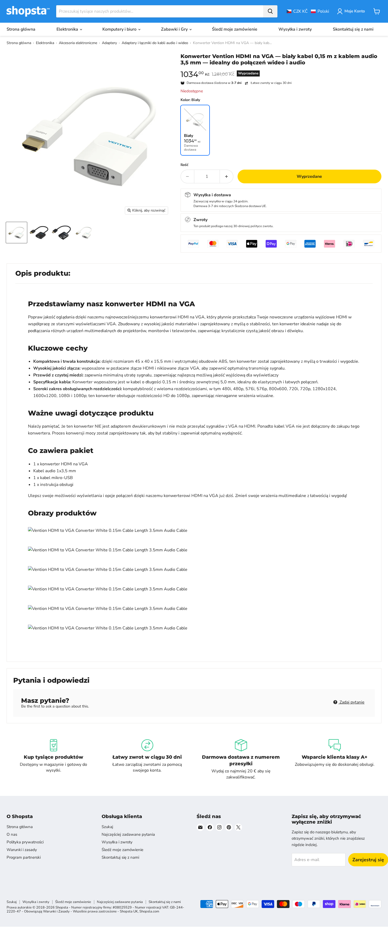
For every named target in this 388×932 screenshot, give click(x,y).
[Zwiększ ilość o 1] (226, 176)
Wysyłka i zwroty (295, 29)
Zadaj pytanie (351, 702)
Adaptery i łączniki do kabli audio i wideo (155, 42)
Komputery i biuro (120, 29)
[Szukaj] (270, 11)
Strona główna (21, 29)
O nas (12, 834)
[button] (308, 11)
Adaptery (109, 42)
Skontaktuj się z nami (353, 29)
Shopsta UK (129, 911)
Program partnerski (24, 857)
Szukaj (107, 826)
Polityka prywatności (25, 842)
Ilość (184, 165)
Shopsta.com (149, 911)
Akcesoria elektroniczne (78, 42)
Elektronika (67, 29)
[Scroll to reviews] (281, 69)
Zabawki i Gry (175, 29)
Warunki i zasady (22, 849)
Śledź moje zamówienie (234, 29)
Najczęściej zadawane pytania (128, 834)
